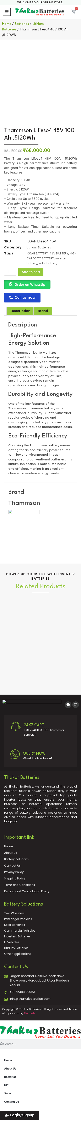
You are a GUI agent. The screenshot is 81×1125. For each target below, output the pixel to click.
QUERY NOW (34, 753)
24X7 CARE (34, 725)
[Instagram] (75, 704)
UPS (7, 1085)
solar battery (48, 263)
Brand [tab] (43, 310)
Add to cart (31, 272)
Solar (7, 1093)
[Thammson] (23, 513)
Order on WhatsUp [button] (30, 284)
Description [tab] (20, 310)
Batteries (22, 24)
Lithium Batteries (39, 247)
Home (6, 24)
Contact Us (11, 1101)
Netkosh (29, 1013)
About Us (10, 1068)
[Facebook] (68, 704)
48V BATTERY (58, 253)
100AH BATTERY (37, 253)
